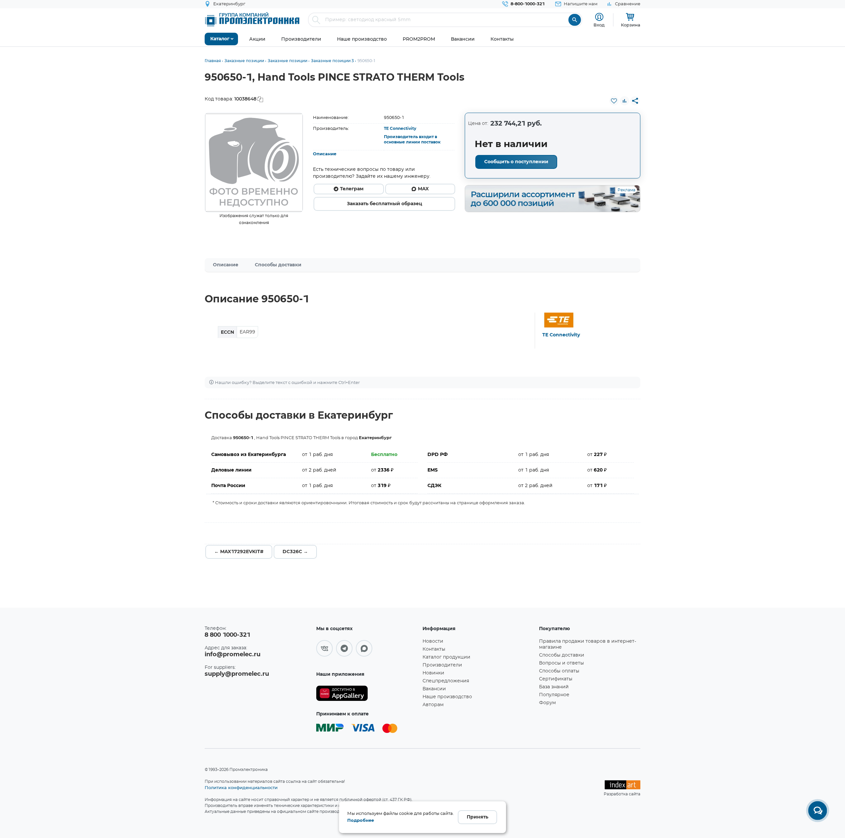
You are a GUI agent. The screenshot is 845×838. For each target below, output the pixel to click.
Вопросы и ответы (561, 663)
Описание (324, 154)
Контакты (433, 649)
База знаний (554, 687)
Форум (547, 703)
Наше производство (447, 697)
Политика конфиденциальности (241, 787)
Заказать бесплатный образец (384, 204)
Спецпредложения (445, 681)
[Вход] (599, 17)
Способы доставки (278, 265)
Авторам (433, 705)
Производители (442, 665)
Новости (432, 641)
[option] (254, 162)
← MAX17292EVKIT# (238, 552)
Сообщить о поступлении (516, 162)
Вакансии (434, 689)
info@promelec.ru (232, 655)
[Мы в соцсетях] (324, 648)
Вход (599, 24)
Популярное (554, 695)
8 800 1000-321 (227, 635)
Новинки (433, 673)
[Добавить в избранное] (614, 100)
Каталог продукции (446, 657)
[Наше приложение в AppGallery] (367, 693)
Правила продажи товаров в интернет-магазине (587, 644)
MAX (423, 189)
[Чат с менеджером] (817, 810)
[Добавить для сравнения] (624, 100)
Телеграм (351, 189)
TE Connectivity (400, 129)
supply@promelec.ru (237, 674)
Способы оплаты (559, 671)
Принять (477, 817)
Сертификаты (555, 679)
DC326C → (295, 552)
